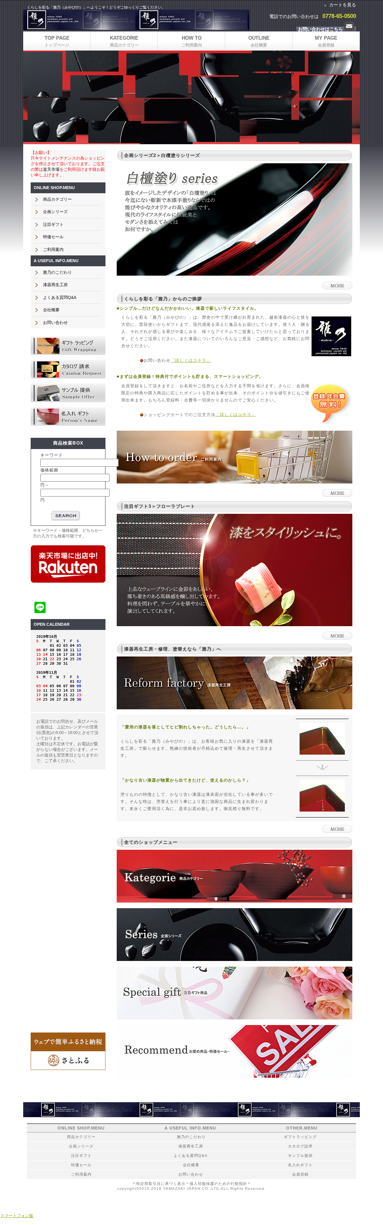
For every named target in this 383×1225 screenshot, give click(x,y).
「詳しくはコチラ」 (191, 360)
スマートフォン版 (16, 1215)
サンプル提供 (68, 393)
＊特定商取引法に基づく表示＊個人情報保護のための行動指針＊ (191, 1184)
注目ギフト (53, 224)
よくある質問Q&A (59, 297)
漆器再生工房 (55, 284)
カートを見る (342, 4)
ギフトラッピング (68, 345)
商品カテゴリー (57, 199)
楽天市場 (51, 169)
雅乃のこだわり (57, 272)
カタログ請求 (68, 369)
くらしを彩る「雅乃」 (136, 19)
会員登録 (300, 1174)
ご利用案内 (53, 249)
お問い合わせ (55, 322)
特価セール (53, 236)
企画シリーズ (55, 211)
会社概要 (51, 309)
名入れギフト (68, 416)
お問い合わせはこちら (321, 29)
